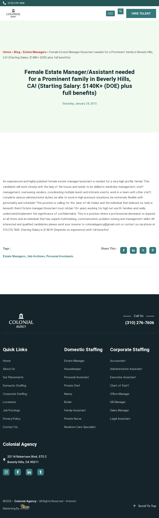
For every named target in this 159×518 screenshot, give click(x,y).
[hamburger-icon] (110, 13)
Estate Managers (34, 52)
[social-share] (123, 250)
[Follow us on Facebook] (17, 472)
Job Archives (36, 256)
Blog (17, 52)
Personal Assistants (59, 256)
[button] (121, 11)
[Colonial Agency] (13, 13)
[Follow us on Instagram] (6, 472)
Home (7, 52)
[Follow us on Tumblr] (40, 472)
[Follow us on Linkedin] (29, 472)
